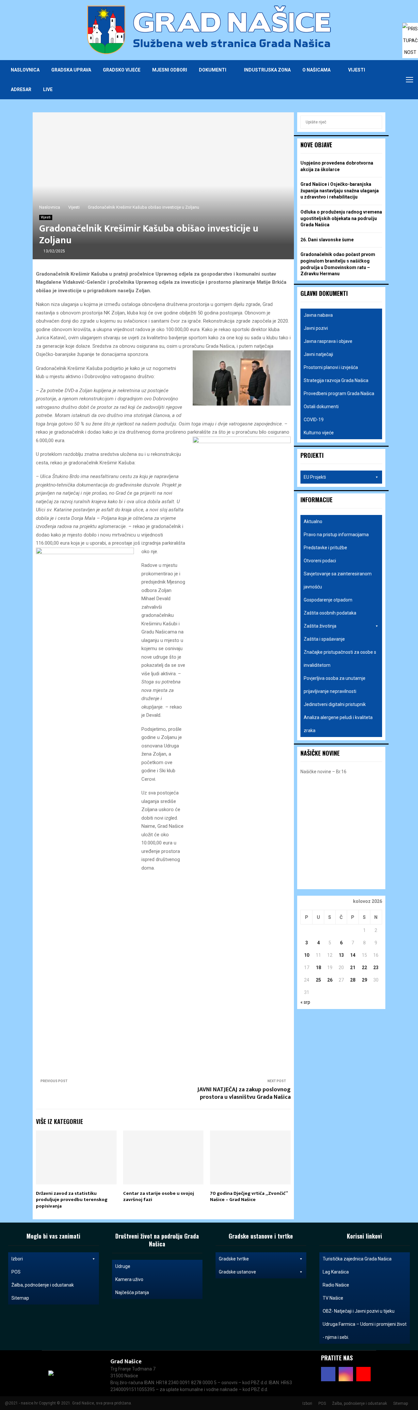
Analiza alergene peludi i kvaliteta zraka (338, 724)
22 (364, 967)
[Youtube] (390, 80)
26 (329, 980)
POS (16, 1271)
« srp (305, 1002)
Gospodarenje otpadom (328, 599)
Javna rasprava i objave (328, 341)
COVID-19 (314, 419)
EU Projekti (315, 477)
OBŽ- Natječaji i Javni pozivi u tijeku (358, 1311)
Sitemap (20, 1298)
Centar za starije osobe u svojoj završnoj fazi (158, 1196)
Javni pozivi (316, 328)
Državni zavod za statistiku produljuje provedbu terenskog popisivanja (71, 1199)
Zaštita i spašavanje (324, 639)
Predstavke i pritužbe (325, 547)
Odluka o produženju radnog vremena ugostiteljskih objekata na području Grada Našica (341, 218)
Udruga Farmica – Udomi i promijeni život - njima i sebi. (365, 1331)
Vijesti (356, 69)
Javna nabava (318, 315)
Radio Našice (336, 1285)
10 (306, 955)
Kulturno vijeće (319, 432)
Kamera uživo (129, 1279)
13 (341, 955)
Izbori (17, 1258)
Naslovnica (25, 69)
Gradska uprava (71, 69)
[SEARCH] (375, 122)
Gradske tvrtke (234, 1258)
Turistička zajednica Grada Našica (357, 1258)
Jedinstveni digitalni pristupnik (335, 704)
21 (352, 967)
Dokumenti (212, 69)
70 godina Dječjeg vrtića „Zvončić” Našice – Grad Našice (249, 1196)
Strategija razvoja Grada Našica (336, 380)
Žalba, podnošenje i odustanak (42, 1285)
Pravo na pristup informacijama (336, 534)
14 (352, 955)
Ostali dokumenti (321, 406)
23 (375, 967)
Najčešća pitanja (132, 1292)
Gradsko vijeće (121, 69)
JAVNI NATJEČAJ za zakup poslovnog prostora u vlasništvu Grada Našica (244, 1093)
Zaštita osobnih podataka (330, 613)
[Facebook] (375, 80)
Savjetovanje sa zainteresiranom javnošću (338, 580)
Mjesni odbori (169, 69)
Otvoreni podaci (320, 560)
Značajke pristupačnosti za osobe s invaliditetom (340, 658)
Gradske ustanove (237, 1271)
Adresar (21, 89)
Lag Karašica (336, 1271)
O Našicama (316, 69)
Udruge (122, 1266)
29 (364, 980)
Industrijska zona (267, 69)
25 (318, 980)
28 (352, 980)
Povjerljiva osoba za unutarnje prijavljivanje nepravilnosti (334, 685)
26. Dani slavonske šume (327, 239)
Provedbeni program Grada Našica (339, 393)
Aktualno (313, 521)
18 (318, 967)
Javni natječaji (318, 354)
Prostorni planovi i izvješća (331, 367)
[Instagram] (383, 80)
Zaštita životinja (320, 626)
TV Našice (333, 1298)
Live (48, 89)
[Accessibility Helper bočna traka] (410, 31)
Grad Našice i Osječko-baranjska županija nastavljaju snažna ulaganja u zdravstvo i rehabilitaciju (339, 191)
